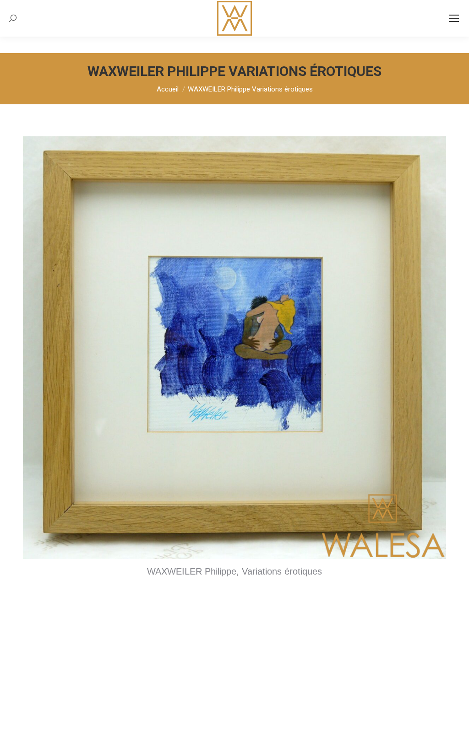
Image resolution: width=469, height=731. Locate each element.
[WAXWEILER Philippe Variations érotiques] (234, 347)
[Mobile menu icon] (454, 18)
